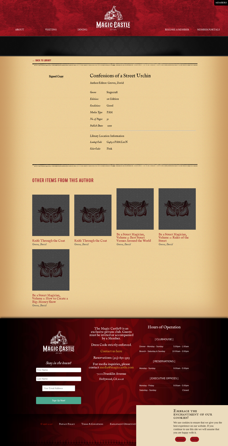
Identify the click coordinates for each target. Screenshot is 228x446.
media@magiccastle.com (117, 367)
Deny (194, 439)
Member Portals (208, 29)
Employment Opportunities (124, 424)
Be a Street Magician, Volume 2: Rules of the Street (174, 238)
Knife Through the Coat (48, 241)
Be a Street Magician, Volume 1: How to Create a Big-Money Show (50, 298)
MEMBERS (221, 2)
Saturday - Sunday (147, 390)
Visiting (51, 29)
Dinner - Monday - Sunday (151, 346)
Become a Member (177, 29)
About (19, 29)
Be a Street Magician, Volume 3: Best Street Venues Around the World (134, 238)
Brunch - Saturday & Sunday (152, 351)
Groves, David (39, 244)
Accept (180, 439)
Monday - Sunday (147, 368)
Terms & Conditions (92, 424)
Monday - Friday (146, 385)
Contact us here (111, 351)
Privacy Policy (67, 424)
